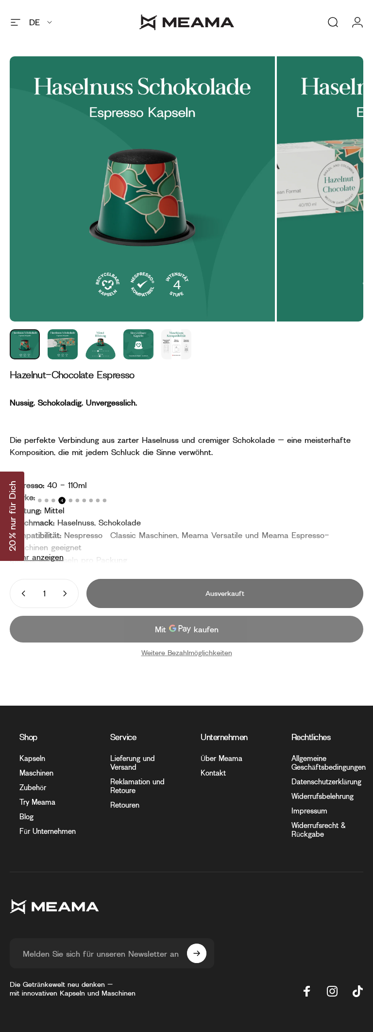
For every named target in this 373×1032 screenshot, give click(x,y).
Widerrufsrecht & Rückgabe (318, 829)
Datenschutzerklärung (326, 782)
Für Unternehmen (47, 831)
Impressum (309, 811)
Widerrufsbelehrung (322, 796)
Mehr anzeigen (37, 556)
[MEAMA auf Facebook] (307, 991)
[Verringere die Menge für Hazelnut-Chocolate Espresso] (21, 593)
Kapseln (32, 758)
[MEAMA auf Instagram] (332, 991)
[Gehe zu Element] (25, 344)
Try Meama (37, 802)
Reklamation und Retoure (137, 786)
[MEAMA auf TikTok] (357, 991)
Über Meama (221, 758)
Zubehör (32, 787)
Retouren (124, 805)
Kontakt (213, 773)
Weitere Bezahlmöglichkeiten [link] (186, 652)
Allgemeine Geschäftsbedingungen (328, 762)
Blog (26, 816)
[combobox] (41, 22)
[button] (12, 516)
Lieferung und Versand (132, 762)
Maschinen (36, 773)
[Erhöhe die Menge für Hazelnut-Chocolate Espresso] (67, 593)
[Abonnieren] (196, 953)
